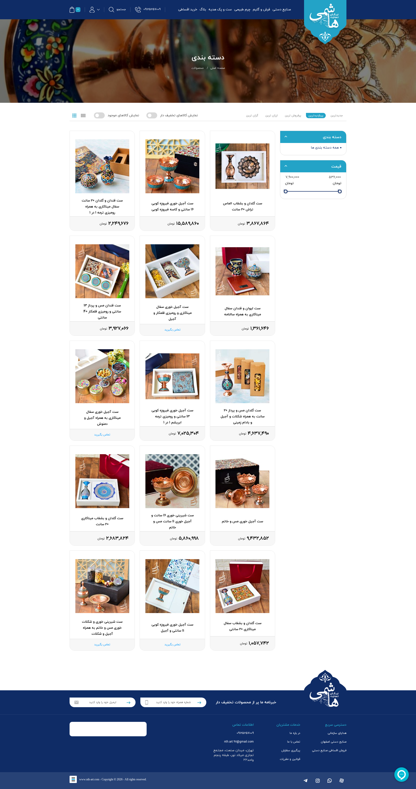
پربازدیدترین (315, 115)
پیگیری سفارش (290, 750)
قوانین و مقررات (290, 759)
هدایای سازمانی (337, 733)
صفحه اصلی (217, 68)
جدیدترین (337, 115)
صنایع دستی (282, 9)
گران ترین (252, 115)
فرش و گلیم (261, 9)
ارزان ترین (271, 115)
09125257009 (245, 733)
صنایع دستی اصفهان (333, 742)
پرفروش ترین (293, 115)
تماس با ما (293, 742)
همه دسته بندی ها (325, 147)
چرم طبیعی (242, 9)
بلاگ (203, 9)
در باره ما (295, 733)
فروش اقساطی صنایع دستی (329, 750)
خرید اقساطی (187, 9)
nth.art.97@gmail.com (239, 742)
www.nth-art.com (89, 779)
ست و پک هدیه (220, 9)
